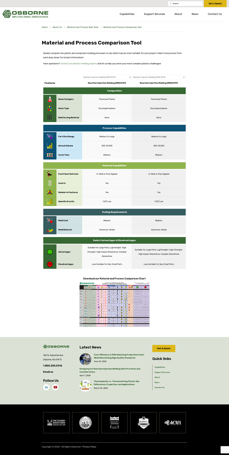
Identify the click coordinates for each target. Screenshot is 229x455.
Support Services (162, 372)
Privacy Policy (89, 446)
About (157, 377)
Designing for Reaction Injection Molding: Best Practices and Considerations (110, 370)
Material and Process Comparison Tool (122, 27)
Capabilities (160, 367)
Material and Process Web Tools (82, 27)
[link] (46, 387)
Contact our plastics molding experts (78, 63)
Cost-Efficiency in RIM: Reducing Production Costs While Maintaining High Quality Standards (119, 356)
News (157, 382)
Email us (48, 371)
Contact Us (160, 387)
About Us (57, 27)
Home (45, 27)
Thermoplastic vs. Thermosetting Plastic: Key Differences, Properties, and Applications (116, 383)
